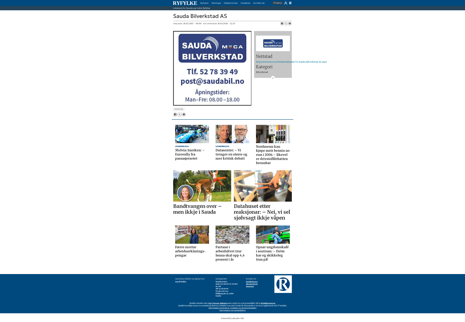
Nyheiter (204, 3)
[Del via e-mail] (290, 23)
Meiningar (216, 3)
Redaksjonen (252, 282)
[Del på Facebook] (282, 23)
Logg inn (285, 3)
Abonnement (252, 284)
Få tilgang (277, 3)
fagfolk (178, 109)
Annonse (250, 286)
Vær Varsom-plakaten (218, 303)
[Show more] (273, 78)
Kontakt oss (258, 3)
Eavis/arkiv (246, 3)
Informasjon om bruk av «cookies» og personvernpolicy (232, 308)
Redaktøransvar (268, 303)
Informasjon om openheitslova (232, 310)
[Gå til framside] (185, 3)
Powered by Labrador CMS (232, 318)
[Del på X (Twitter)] (286, 23)
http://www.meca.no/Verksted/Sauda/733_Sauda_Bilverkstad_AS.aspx (291, 62)
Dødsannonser (231, 3)
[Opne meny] (290, 3)
